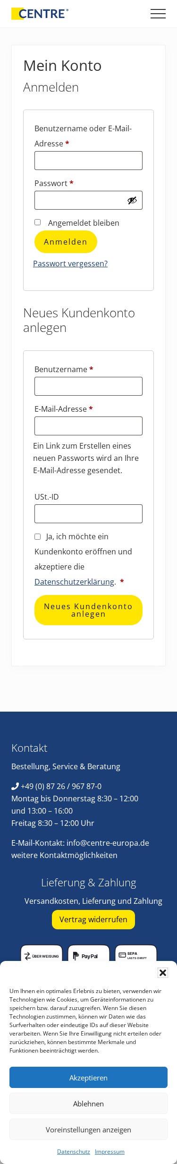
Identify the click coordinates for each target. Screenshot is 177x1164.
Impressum (110, 1151)
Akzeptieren (88, 1077)
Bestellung (30, 766)
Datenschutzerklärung (74, 582)
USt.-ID (47, 497)
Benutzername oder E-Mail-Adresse (83, 136)
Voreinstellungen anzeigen (88, 1129)
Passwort (75, 183)
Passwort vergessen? (70, 263)
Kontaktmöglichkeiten (79, 855)
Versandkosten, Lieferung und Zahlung (93, 901)
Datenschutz (73, 1151)
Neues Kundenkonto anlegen (88, 610)
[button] (163, 972)
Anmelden (66, 242)
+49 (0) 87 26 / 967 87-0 (61, 786)
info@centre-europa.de (108, 843)
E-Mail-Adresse (84, 408)
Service (65, 766)
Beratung (103, 766)
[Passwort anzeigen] (132, 200)
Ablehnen (88, 1103)
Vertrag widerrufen (93, 919)
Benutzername (84, 369)
